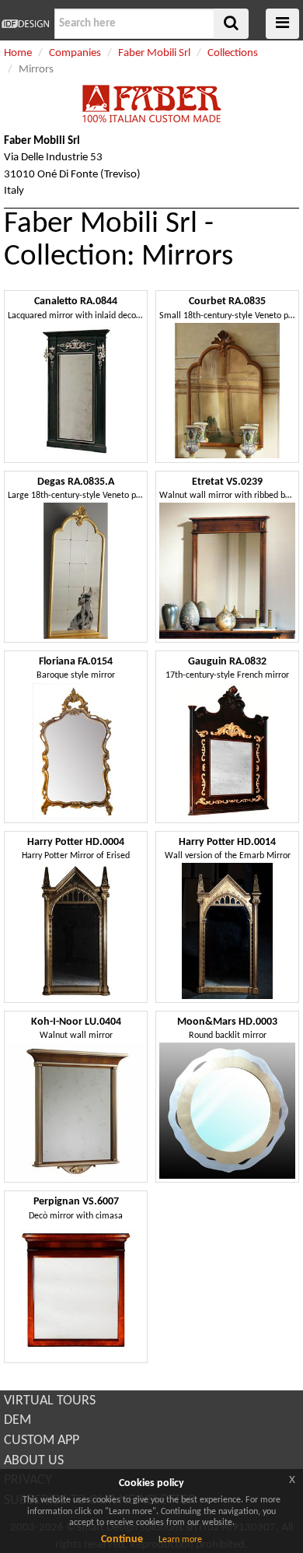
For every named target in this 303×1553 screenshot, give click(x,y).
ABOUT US (34, 1460)
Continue (122, 1539)
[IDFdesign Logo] (25, 24)
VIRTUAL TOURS (50, 1400)
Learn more (180, 1539)
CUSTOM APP (41, 1440)
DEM (17, 1420)
